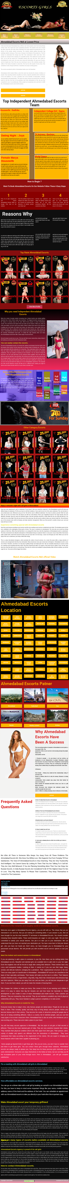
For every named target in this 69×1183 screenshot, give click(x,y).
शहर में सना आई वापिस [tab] (5, 881)
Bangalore (5, 898)
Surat (19, 908)
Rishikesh (5, 918)
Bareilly (51, 898)
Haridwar (19, 918)
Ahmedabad (6, 908)
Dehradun (41, 915)
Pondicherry (31, 915)
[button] (40, 636)
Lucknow (19, 904)
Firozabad (63, 898)
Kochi (17, 901)
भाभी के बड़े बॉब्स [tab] (4, 883)
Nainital (51, 915)
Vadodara (19, 911)
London (63, 908)
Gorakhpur (51, 901)
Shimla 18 (5, 922)
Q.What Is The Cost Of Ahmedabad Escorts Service (47, 811)
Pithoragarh (40, 918)
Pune (51, 904)
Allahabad (5, 901)
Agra (40, 898)
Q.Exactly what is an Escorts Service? (44, 820)
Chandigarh (41, 904)
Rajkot (62, 918)
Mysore (6, 904)
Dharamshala (32, 922)
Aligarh (40, 901)
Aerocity (31, 904)
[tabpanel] (34, 889)
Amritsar (41, 908)
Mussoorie (62, 915)
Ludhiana (31, 908)
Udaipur (31, 911)
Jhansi (63, 901)
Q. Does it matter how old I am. (42, 829)
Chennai (29, 898)
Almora (31, 918)
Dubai (51, 908)
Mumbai (17, 898)
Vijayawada (52, 922)
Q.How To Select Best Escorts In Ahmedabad (46, 800)
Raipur (51, 918)
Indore (62, 911)
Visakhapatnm (62, 904)
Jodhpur (41, 911)
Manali (18, 922)
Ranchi (62, 922)
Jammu (42, 922)
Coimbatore (6, 911)
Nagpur (5, 915)
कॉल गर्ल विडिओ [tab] (4, 885)
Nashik (18, 915)
